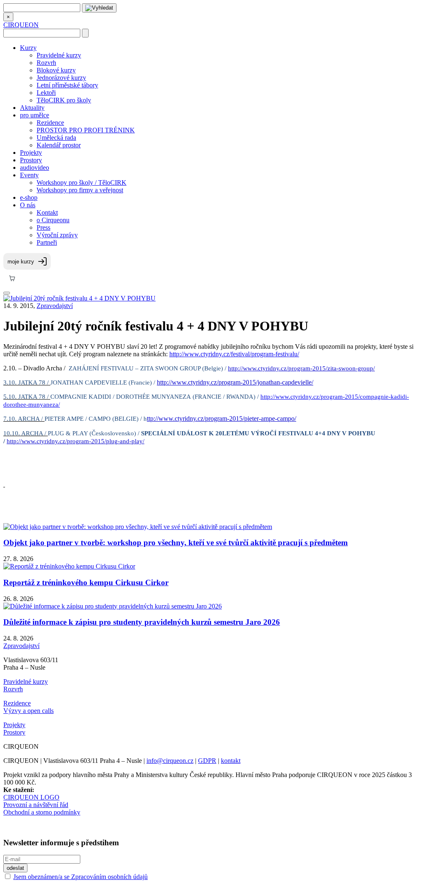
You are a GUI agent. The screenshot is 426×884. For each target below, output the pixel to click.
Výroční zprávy (57, 234)
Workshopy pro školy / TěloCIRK (81, 182)
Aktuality (32, 107)
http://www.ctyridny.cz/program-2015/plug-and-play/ (75, 441)
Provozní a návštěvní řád (35, 804)
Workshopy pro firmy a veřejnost (80, 190)
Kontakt (47, 212)
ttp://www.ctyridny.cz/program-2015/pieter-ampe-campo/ (221, 418)
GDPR (207, 760)
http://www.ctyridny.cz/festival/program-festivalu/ (234, 354)
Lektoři (46, 92)
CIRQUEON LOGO (31, 797)
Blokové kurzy (56, 70)
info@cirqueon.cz (169, 760)
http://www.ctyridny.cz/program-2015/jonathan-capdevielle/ (235, 382)
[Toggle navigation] (6, 293)
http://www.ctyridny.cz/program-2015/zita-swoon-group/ (301, 368)
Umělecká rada (56, 137)
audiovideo (34, 167)
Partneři (47, 242)
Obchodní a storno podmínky (41, 812)
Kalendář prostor (59, 145)
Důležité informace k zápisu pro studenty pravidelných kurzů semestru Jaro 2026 (141, 622)
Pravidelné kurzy (59, 55)
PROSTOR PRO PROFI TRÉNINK (86, 130)
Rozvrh (46, 62)
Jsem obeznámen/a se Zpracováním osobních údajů (80, 876)
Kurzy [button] (28, 47)
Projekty (31, 152)
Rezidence (50, 122)
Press (43, 227)
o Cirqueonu (53, 219)
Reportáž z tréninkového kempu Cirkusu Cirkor (85, 582)
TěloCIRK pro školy (64, 100)
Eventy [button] (29, 175)
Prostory (31, 160)
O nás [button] (27, 205)
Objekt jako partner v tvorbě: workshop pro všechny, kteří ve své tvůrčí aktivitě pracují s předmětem (175, 542)
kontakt (230, 760)
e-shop (28, 197)
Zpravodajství (55, 305)
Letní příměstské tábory (67, 85)
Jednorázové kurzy (61, 77)
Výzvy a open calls (28, 710)
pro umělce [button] (34, 115)
